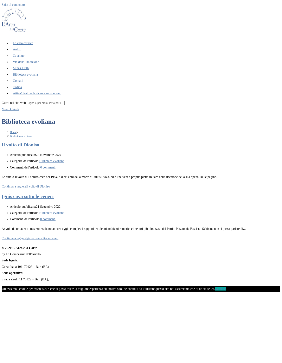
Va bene (220, 289)
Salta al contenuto (13, 4)
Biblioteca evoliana (21, 136)
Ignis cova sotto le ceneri (28, 196)
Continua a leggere (26, 186)
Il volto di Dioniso (20, 144)
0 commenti (48, 167)
